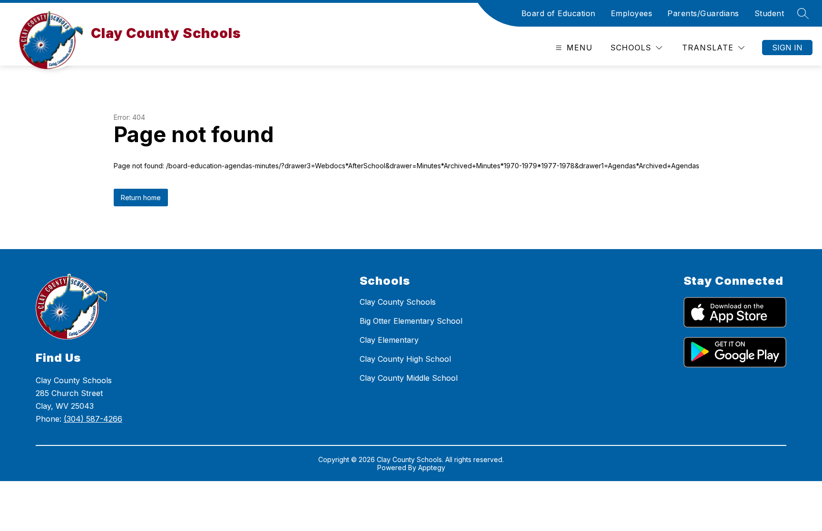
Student (769, 13)
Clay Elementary (389, 340)
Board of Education (558, 13)
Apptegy (431, 467)
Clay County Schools (398, 302)
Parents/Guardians (703, 13)
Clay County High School (405, 359)
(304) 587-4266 (93, 419)
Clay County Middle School (409, 378)
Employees (632, 13)
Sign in (787, 47)
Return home (141, 197)
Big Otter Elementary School (411, 321)
